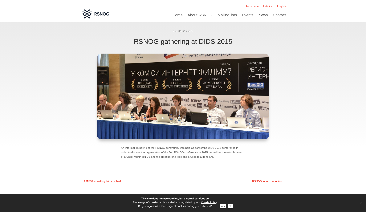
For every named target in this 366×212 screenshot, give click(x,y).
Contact (279, 15)
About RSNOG (200, 15)
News (263, 15)
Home (178, 15)
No (230, 206)
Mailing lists (227, 15)
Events (248, 15)
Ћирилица (252, 6)
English (281, 6)
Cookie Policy (209, 202)
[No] (361, 203)
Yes (223, 206)
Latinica (268, 6)
